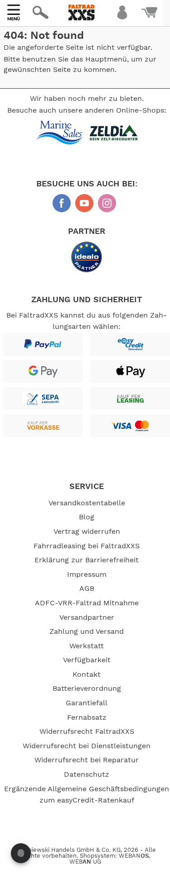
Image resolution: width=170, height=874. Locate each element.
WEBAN (134, 856)
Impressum (87, 574)
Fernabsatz (87, 717)
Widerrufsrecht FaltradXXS (86, 731)
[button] (91, 39)
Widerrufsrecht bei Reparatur (86, 760)
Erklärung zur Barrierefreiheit (86, 560)
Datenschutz (86, 774)
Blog (86, 517)
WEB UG (85, 862)
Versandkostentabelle (87, 503)
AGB (86, 588)
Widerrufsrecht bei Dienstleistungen (87, 746)
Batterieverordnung (87, 688)
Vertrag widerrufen (86, 531)
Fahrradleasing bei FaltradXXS (87, 546)
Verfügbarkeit (87, 660)
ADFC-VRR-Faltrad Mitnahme (87, 603)
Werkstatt (86, 646)
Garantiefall (86, 703)
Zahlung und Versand (86, 631)
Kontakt (87, 674)
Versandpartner (86, 617)
